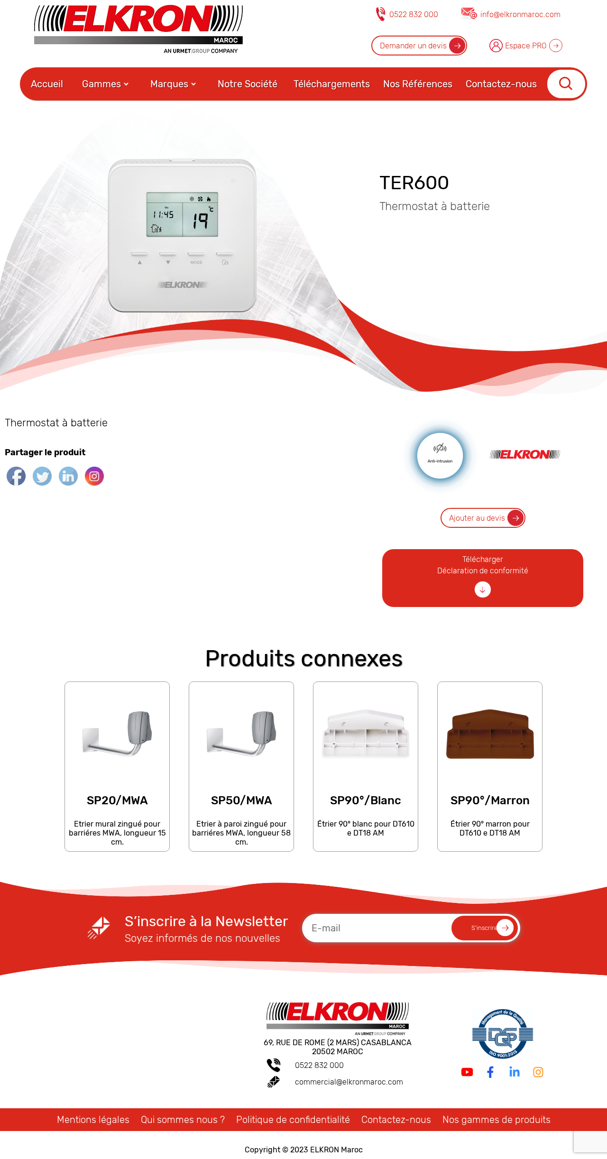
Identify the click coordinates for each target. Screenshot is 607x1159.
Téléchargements (332, 84)
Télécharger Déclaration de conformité (482, 565)
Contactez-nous (501, 84)
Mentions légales (93, 1119)
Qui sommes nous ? (183, 1119)
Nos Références (417, 84)
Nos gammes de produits (496, 1119)
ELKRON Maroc (336, 1149)
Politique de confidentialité (293, 1119)
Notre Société (247, 84)
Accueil (47, 84)
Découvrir (117, 846)
